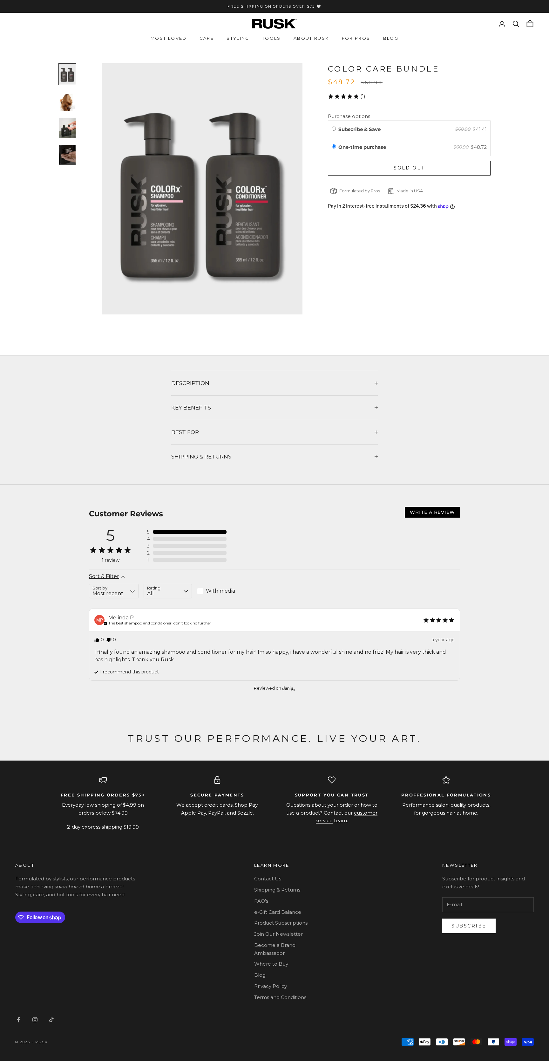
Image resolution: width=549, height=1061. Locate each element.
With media (220, 591)
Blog (391, 38)
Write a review (432, 512)
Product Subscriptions (281, 923)
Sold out (409, 168)
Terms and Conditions (280, 997)
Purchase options (349, 116)
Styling (238, 38)
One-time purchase (362, 147)
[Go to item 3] (67, 128)
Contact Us (267, 879)
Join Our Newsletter (278, 934)
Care (207, 38)
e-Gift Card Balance (277, 912)
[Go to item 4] (67, 155)
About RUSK (311, 38)
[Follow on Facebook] (18, 1019)
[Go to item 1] (67, 74)
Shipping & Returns (277, 890)
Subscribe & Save (360, 129)
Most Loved (169, 38)
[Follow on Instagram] (35, 1019)
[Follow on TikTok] (51, 1019)
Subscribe (468, 926)
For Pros (356, 38)
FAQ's (261, 901)
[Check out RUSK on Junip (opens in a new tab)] (288, 688)
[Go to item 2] (67, 101)
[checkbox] (221, 591)
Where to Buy (271, 964)
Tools (271, 38)
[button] (346, 96)
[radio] (334, 129)
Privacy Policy (270, 986)
